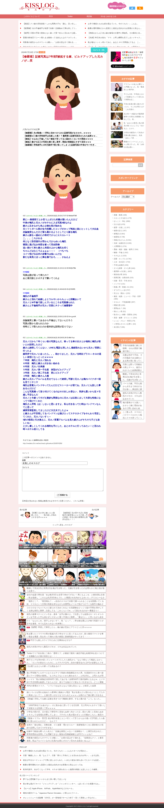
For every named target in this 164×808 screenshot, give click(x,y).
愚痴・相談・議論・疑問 (126, 249)
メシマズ (119, 284)
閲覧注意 (119, 305)
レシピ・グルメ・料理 (124, 321)
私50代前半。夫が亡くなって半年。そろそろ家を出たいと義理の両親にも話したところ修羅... (60, 769)
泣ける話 (119, 224)
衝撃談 (119, 234)
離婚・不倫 (121, 252)
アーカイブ (115, 197)
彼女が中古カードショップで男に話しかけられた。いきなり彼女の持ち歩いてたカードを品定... (61, 760)
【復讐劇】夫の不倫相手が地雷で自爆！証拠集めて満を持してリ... (50, 28)
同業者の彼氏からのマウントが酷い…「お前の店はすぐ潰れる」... (50, 42)
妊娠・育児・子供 (123, 281)
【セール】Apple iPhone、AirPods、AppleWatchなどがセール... (48, 788)
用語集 (89, 16)
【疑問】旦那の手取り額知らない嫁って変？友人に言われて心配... (50, 33)
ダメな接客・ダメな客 (124, 268)
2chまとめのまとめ (108, 16)
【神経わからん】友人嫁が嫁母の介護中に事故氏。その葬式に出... (115, 33)
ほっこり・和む (122, 221)
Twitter (70, 16)
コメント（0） (99, 50)
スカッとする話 (123, 218)
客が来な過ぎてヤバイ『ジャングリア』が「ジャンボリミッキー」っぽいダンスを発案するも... (61, 784)
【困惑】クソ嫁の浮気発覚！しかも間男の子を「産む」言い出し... (50, 24)
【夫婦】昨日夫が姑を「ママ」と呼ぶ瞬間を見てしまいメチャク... (115, 38)
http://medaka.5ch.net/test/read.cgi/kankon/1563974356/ (42, 443)
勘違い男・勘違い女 (124, 287)
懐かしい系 (120, 311)
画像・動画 (120, 215)
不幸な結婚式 (121, 265)
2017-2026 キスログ (80, 806)
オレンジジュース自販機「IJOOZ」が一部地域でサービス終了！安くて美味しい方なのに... (60, 798)
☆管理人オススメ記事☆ (125, 324)
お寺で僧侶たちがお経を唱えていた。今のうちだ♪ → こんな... (113, 24)
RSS (51, 16)
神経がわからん (122, 240)
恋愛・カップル (123, 259)
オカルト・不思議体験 (124, 302)
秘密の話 (120, 231)
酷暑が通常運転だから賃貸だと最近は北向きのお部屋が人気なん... (115, 28)
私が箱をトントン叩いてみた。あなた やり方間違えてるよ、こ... (114, 42)
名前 (24, 460)
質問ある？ (120, 308)
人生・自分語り (122, 262)
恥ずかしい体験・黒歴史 (125, 315)
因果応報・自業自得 (124, 278)
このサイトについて (32, 16)
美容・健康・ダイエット (125, 318)
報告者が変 (120, 274)
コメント (25, 467)
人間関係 (120, 246)
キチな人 (120, 256)
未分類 (119, 327)
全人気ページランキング (29, 775)
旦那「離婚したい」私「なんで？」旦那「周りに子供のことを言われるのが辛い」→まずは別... (61, 755)
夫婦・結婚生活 (123, 243)
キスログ (68, 525)
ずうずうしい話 (122, 290)
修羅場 (119, 237)
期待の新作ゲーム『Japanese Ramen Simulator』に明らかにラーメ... (51, 793)
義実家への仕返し (123, 271)
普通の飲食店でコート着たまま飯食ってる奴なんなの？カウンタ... (50, 38)
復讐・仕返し (122, 227)
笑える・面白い (122, 293)
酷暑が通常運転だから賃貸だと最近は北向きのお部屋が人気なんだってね (52, 765)
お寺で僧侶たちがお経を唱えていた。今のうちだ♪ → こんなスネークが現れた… (55, 751)
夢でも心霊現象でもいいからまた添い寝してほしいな (44, 779)
